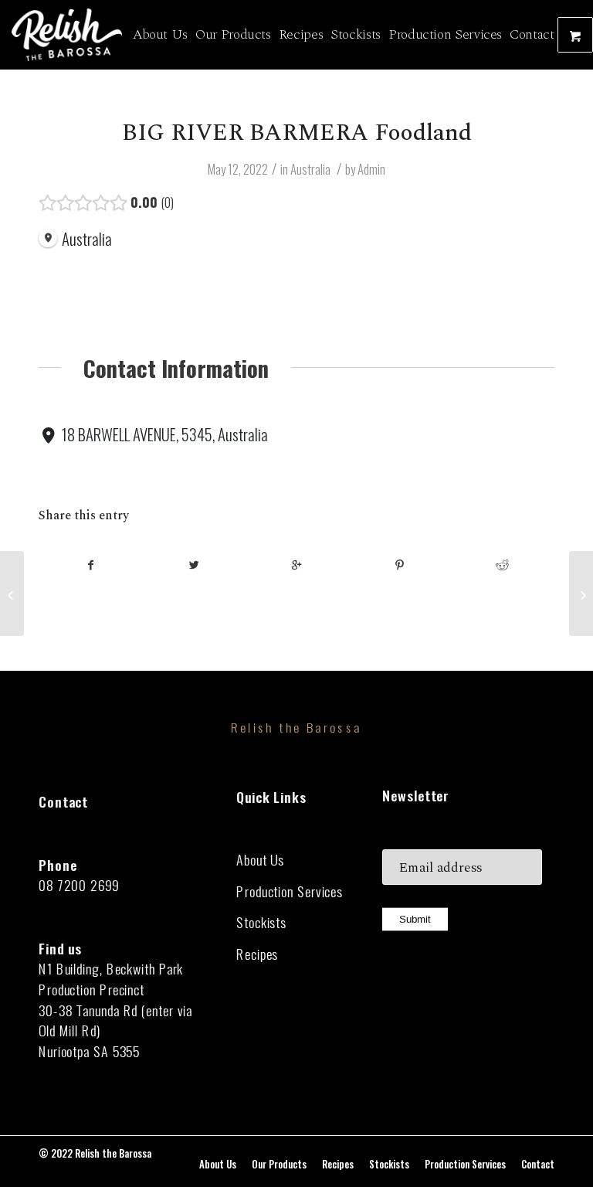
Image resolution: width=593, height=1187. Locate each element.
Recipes (257, 954)
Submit (415, 919)
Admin (371, 169)
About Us (260, 860)
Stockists (261, 922)
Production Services (289, 891)
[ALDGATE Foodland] (12, 593)
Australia (310, 169)
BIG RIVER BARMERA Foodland (297, 133)
